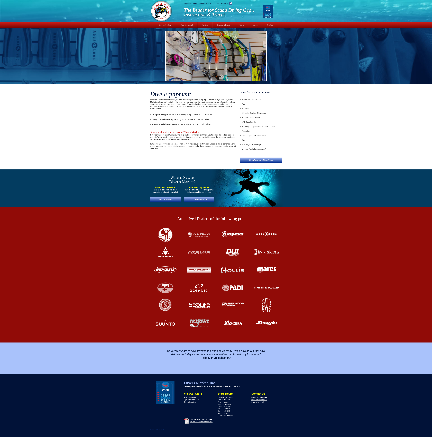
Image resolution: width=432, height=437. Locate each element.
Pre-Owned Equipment (199, 199)
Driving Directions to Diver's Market (261, 160)
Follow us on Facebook (259, 400)
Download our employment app (201, 422)
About (255, 25)
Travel (242, 25)
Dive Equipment (186, 25)
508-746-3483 (262, 397)
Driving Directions (190, 402)
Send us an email (257, 402)
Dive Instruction (165, 25)
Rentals (205, 25)
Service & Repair (223, 25)
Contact (270, 25)
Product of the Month (165, 199)
